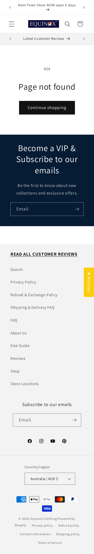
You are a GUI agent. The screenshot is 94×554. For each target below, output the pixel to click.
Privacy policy (42, 525)
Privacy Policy (23, 281)
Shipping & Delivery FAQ (32, 307)
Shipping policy (68, 534)
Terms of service (50, 543)
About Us (18, 332)
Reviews (18, 358)
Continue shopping (47, 107)
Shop (15, 371)
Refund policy (68, 525)
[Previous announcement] (10, 7)
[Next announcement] (84, 7)
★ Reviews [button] (89, 282)
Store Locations (24, 383)
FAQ (13, 320)
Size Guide (20, 345)
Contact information (35, 534)
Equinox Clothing (44, 519)
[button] (11, 24)
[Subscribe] (77, 209)
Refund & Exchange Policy (34, 294)
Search (16, 269)
